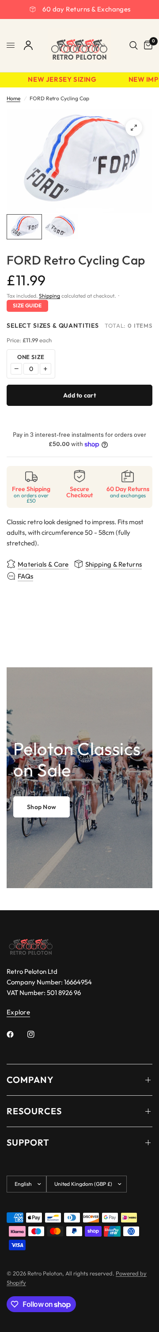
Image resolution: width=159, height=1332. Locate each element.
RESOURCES (34, 1110)
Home (13, 98)
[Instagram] (37, 1034)
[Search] (133, 45)
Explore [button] (18, 1012)
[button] (41, 806)
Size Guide (27, 305)
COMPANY (30, 1079)
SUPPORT (28, 1142)
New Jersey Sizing (58, 79)
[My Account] (28, 45)
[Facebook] (16, 1034)
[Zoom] (133, 127)
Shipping (49, 295)
